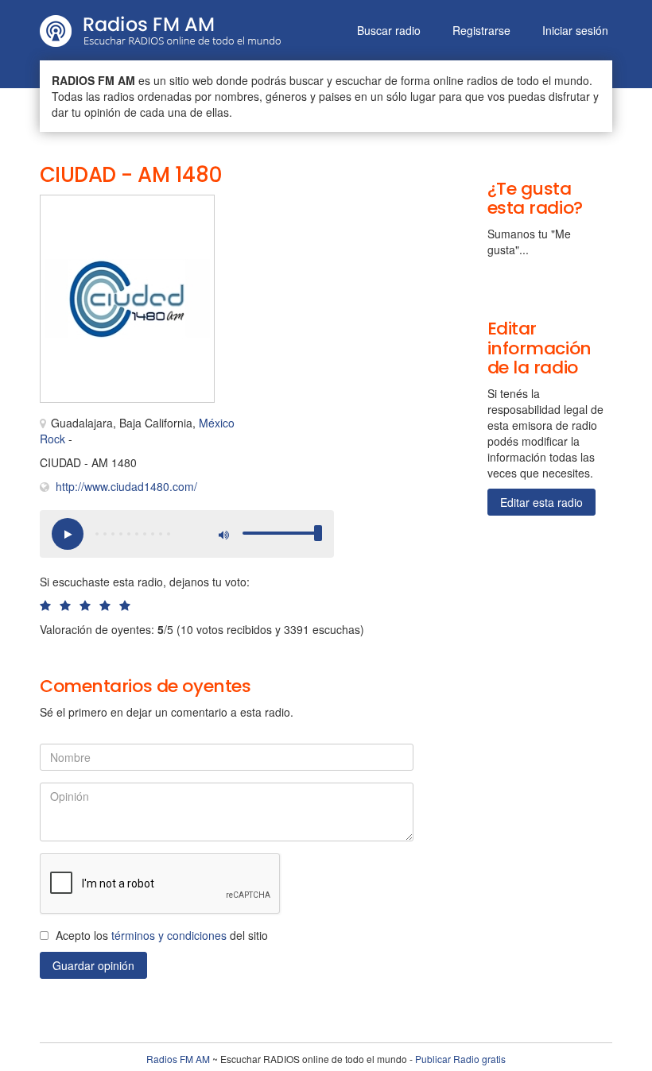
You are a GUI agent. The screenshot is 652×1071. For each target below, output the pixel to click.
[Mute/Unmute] (223, 534)
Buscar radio (389, 30)
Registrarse (481, 30)
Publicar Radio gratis (460, 1058)
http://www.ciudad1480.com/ (126, 486)
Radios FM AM (178, 1058)
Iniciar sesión (575, 30)
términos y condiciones (169, 935)
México (217, 423)
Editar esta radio (541, 502)
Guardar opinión (93, 965)
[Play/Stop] (67, 534)
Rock (52, 439)
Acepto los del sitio (162, 935)
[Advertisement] (318, 230)
